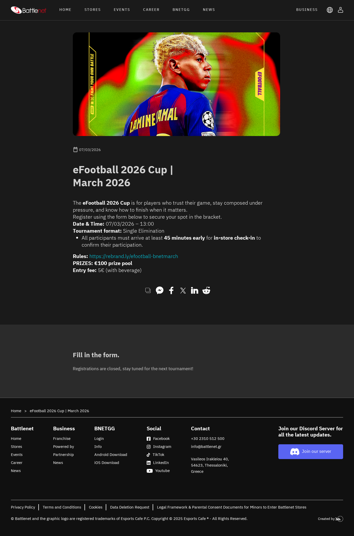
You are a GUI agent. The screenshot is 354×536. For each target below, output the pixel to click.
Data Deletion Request (129, 507)
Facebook (161, 438)
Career (17, 462)
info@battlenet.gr (206, 446)
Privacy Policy (23, 507)
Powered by (63, 446)
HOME (65, 9)
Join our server (316, 451)
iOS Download (106, 462)
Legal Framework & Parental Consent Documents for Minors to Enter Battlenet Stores (231, 507)
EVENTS (122, 9)
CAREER (151, 9)
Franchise (61, 438)
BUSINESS (307, 9)
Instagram (162, 446)
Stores (16, 446)
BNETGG (181, 9)
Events (17, 454)
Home (16, 410)
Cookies (95, 507)
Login (99, 438)
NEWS (209, 9)
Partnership (63, 454)
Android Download (110, 454)
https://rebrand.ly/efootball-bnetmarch (133, 256)
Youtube (162, 470)
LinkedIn (161, 462)
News (16, 470)
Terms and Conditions (62, 507)
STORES (92, 9)
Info (98, 446)
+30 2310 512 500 (207, 438)
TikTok (158, 454)
